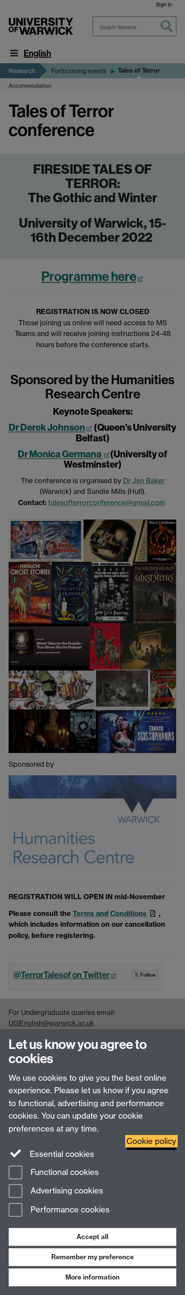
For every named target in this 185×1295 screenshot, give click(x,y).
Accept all (92, 1237)
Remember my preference (92, 1257)
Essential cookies (61, 1154)
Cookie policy (151, 1141)
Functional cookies (63, 1172)
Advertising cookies (65, 1191)
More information (92, 1277)
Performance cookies (69, 1210)
